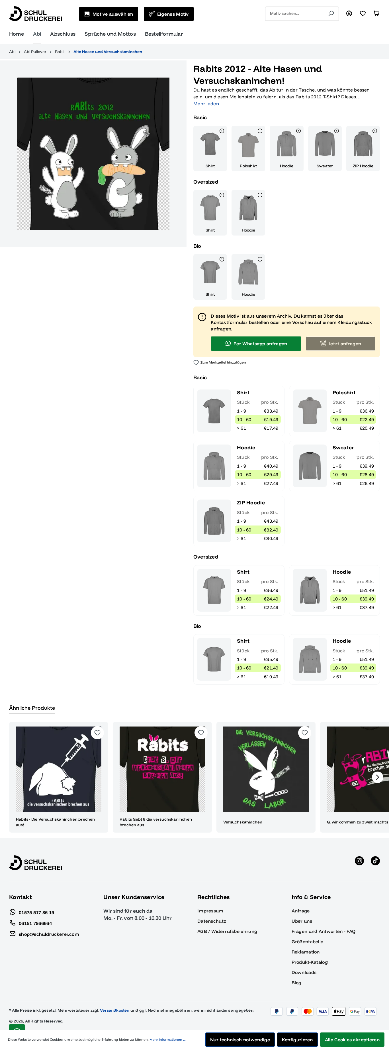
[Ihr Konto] (349, 13)
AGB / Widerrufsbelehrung (227, 931)
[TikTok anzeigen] (375, 862)
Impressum (210, 911)
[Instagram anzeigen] (359, 862)
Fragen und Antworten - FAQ (324, 931)
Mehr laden (206, 103)
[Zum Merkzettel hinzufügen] (97, 732)
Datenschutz (211, 921)
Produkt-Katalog (310, 962)
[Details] (222, 132)
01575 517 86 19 (36, 912)
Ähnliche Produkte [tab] (32, 708)
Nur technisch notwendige (240, 1039)
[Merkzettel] (362, 13)
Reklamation (306, 952)
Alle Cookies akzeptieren (352, 1039)
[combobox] (294, 14)
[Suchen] (331, 14)
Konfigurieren (297, 1039)
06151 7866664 (35, 923)
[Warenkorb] (376, 13)
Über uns (302, 921)
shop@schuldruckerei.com (49, 933)
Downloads (304, 972)
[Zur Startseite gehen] (35, 13)
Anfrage (301, 911)
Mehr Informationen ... (168, 1039)
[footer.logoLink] (35, 862)
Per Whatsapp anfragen (260, 343)
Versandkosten (115, 1010)
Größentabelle (308, 941)
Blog (297, 982)
